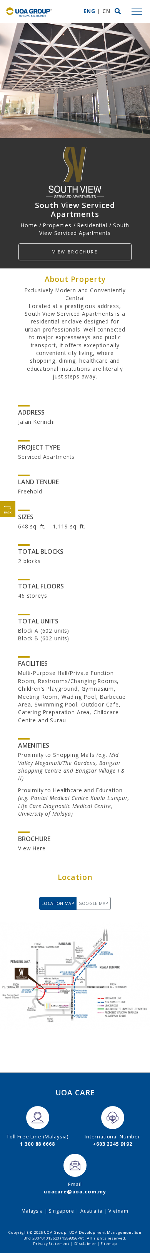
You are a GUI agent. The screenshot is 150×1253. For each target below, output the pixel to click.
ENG (89, 11)
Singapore (61, 1211)
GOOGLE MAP (93, 903)
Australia (91, 1211)
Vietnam (118, 1211)
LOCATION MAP (58, 903)
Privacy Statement (51, 1243)
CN (106, 11)
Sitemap (109, 1243)
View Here (32, 848)
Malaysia (32, 1211)
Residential (92, 225)
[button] (117, 11)
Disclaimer (85, 1243)
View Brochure (75, 252)
